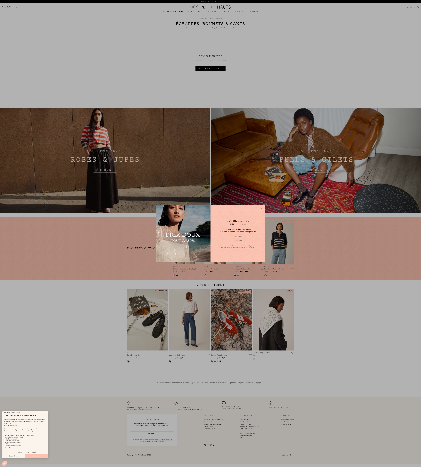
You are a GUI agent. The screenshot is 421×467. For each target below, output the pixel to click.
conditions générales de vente (244, 247)
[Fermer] (262, 208)
